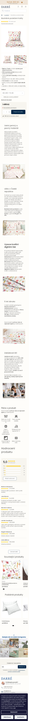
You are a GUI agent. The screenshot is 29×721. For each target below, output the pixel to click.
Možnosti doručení (6, 99)
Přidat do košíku (18, 111)
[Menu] (26, 7)
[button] (3, 587)
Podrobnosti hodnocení (7, 23)
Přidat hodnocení (10, 477)
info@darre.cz (7, 690)
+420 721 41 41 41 (8, 685)
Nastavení (13, 712)
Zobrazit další (14, 550)
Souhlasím (20, 717)
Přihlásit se (22, 665)
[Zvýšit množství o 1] (9, 111)
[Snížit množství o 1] (4, 111)
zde (14, 708)
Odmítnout (7, 717)
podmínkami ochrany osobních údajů (16, 669)
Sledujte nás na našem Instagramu (14, 636)
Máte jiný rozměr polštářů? (11, 96)
